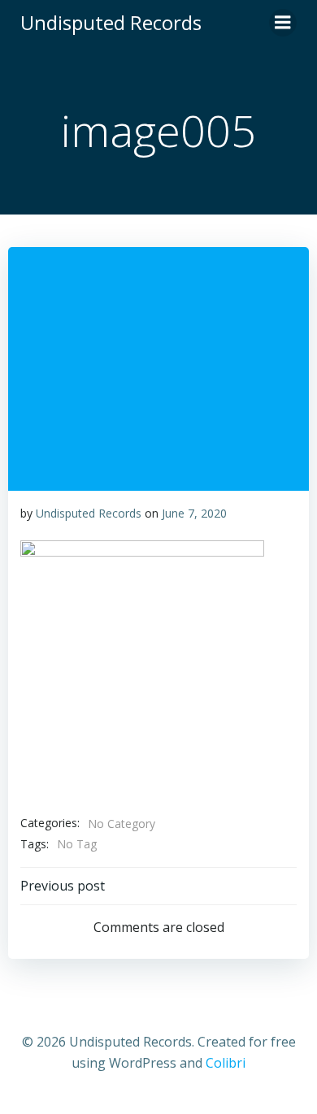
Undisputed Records (88, 513)
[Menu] (283, 23)
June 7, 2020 (194, 513)
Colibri (225, 1063)
